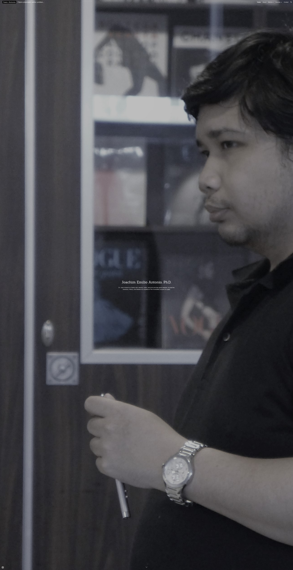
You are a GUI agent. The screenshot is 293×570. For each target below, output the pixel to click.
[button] (291, 2)
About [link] (264, 2)
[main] (146, 282)
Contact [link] (286, 2)
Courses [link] (278, 2)
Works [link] (270, 2)
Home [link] (259, 2)
